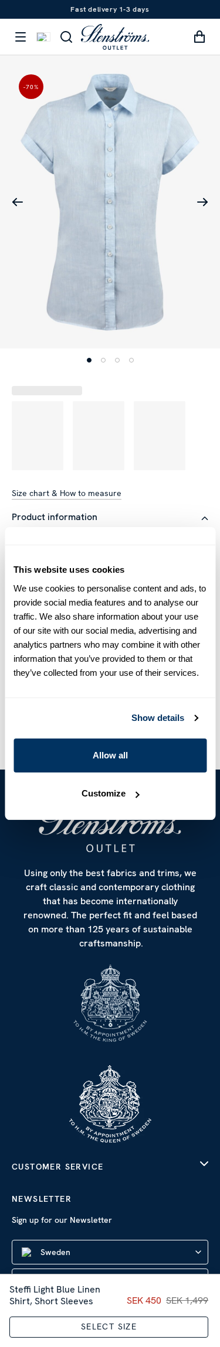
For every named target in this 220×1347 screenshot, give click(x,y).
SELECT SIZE (109, 1326)
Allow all (110, 755)
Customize (104, 793)
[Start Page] (115, 36)
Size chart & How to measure (66, 493)
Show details (157, 718)
